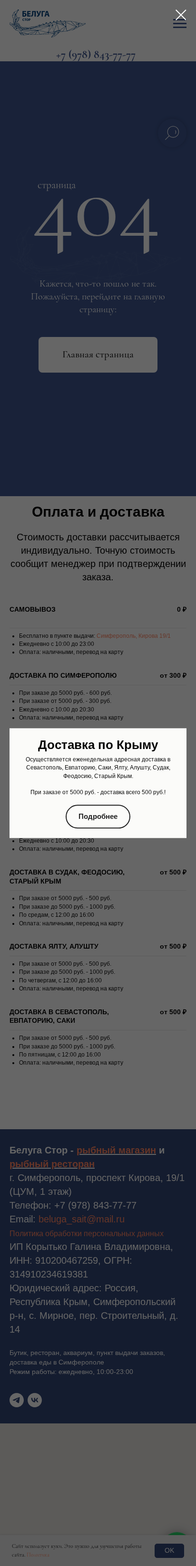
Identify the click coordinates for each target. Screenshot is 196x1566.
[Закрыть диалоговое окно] (181, 15)
